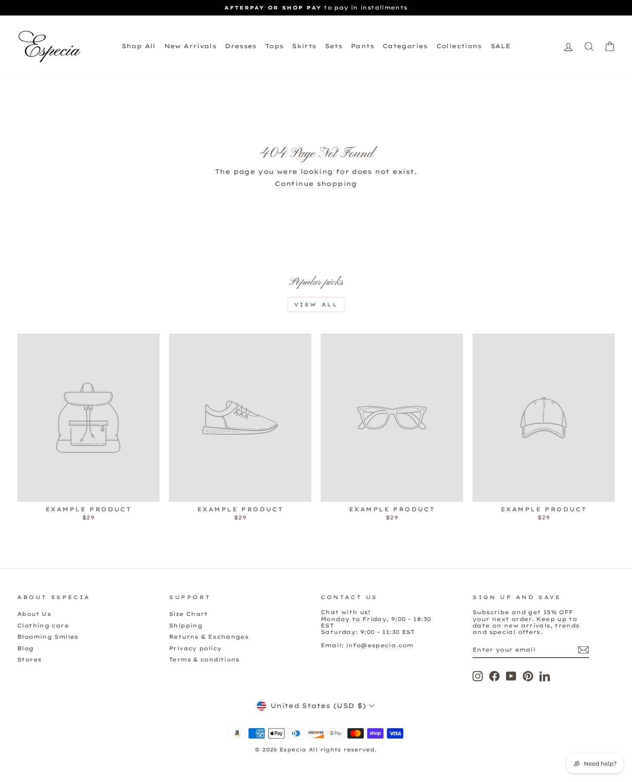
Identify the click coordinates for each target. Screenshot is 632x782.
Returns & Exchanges (209, 636)
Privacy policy (195, 648)
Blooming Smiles (47, 636)
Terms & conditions (204, 659)
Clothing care (43, 625)
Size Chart (188, 613)
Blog (25, 648)
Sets (334, 46)
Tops (274, 46)
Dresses (241, 46)
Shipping (185, 625)
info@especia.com (380, 645)
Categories (405, 46)
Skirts (304, 46)
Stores (29, 659)
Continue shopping (316, 184)
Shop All (139, 46)
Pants (362, 46)
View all (316, 304)
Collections (459, 46)
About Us (34, 613)
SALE (501, 46)
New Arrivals (190, 46)
